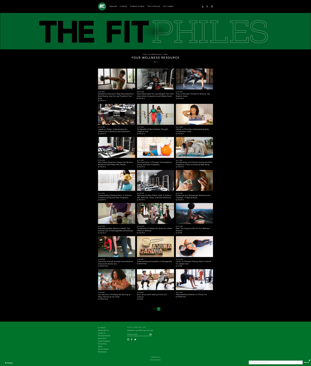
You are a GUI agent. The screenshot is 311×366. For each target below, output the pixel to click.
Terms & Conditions (104, 341)
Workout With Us (103, 330)
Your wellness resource (155, 54)
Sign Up (306, 362)
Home (145, 54)
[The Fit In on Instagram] (128, 339)
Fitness (123, 6)
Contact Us (101, 333)
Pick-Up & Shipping (104, 335)
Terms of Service (103, 349)
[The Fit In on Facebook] (132, 339)
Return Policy (102, 338)
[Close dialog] (309, 360)
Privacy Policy (102, 344)
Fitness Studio (137, 6)
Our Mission (102, 327)
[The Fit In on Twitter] (135, 339)
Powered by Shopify (155, 359)
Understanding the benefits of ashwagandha (154, 261)
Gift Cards (168, 6)
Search (100, 346)
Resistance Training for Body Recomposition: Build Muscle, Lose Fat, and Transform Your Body (116, 96)
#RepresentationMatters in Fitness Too (191, 294)
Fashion (113, 6)
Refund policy (102, 352)
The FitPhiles (153, 6)
